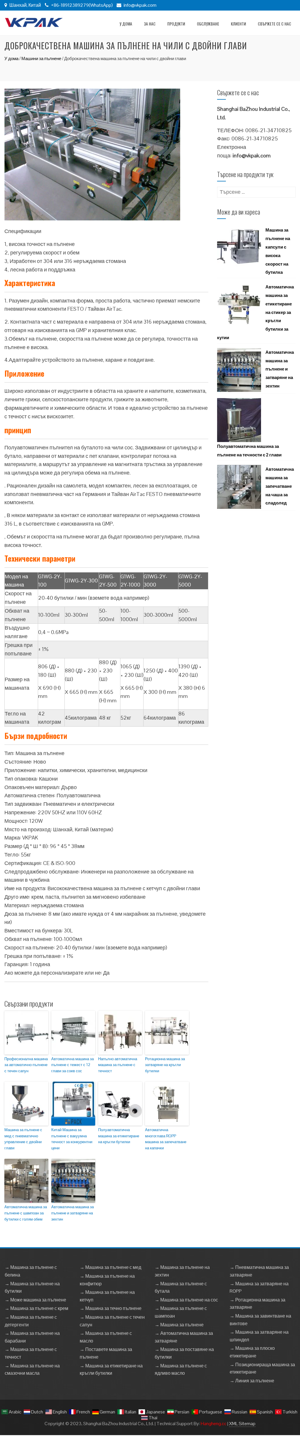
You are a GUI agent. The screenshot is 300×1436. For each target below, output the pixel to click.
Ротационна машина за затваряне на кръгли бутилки (165, 1065)
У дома (126, 24)
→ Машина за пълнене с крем (36, 1308)
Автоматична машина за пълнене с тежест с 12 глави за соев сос (72, 1065)
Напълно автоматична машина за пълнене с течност (117, 1065)
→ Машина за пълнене (179, 1325)
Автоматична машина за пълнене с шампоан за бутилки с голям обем (25, 1213)
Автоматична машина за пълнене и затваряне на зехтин (72, 1213)
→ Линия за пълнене (252, 1381)
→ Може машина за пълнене (35, 1300)
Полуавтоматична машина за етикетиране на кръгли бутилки (118, 1136)
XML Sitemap (242, 1423)
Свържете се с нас (274, 24)
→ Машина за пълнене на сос (186, 1300)
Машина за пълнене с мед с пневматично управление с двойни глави (23, 1139)
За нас (150, 24)
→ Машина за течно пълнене (111, 1308)
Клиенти (238, 24)
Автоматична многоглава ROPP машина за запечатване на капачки (165, 1139)
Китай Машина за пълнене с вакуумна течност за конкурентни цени (71, 1139)
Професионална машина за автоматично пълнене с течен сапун (26, 1065)
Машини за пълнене (41, 58)
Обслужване (208, 24)
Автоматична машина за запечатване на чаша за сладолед (279, 486)
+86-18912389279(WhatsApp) (81, 5)
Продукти (176, 24)
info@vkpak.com (140, 5)
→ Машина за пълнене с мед (110, 1267)
